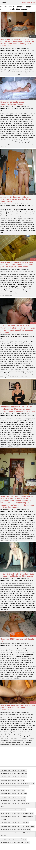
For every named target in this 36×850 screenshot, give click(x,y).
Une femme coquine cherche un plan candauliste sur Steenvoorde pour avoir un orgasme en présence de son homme (17, 409)
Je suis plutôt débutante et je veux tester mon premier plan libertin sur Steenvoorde (15, 199)
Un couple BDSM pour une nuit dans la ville (17, 640)
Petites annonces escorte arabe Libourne (13, 777)
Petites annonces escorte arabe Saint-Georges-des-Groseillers (17, 818)
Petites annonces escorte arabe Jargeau (13, 797)
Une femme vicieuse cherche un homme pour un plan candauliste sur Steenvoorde (17, 707)
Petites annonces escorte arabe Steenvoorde (15, 787)
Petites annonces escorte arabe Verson (13, 810)
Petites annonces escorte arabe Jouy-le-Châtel (15, 829)
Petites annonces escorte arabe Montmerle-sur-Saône (17, 783)
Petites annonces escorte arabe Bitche (13, 790)
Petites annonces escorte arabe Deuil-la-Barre (15, 842)
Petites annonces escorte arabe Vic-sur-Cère (15, 823)
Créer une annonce (28, 2)
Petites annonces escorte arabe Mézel (12, 780)
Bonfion (3, 2)
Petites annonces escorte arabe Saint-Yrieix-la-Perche (18, 826)
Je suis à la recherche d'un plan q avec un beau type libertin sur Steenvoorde (17, 575)
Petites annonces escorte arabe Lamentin (13, 770)
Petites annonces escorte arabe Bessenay (14, 773)
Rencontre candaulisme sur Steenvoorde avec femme (12, 103)
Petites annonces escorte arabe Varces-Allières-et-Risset (17, 805)
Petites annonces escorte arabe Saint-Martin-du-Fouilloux (16, 834)
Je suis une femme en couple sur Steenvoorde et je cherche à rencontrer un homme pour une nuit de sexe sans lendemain (17, 329)
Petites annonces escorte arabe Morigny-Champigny (17, 813)
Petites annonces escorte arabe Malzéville (14, 793)
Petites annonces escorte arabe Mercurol (13, 839)
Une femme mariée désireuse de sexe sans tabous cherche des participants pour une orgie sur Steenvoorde (16, 264)
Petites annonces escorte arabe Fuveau (13, 800)
